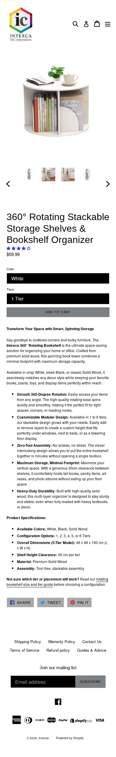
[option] (29, 174)
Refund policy (58, 650)
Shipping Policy (27, 641)
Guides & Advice (91, 650)
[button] (19, 248)
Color (10, 268)
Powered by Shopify (70, 738)
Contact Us (92, 641)
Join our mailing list (58, 667)
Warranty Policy (61, 641)
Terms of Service (24, 650)
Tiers (10, 289)
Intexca (44, 738)
